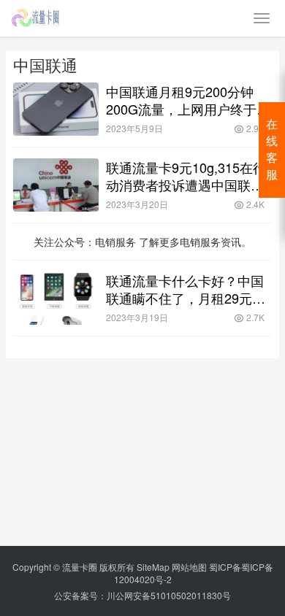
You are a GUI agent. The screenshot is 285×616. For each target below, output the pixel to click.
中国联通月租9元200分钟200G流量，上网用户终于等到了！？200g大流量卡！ (188, 100)
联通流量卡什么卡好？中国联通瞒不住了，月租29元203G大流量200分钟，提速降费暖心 (185, 289)
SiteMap (153, 567)
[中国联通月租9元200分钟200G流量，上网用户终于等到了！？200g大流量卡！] (56, 109)
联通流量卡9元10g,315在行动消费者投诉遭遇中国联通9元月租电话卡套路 (188, 175)
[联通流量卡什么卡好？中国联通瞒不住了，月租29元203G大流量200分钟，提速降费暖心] (56, 298)
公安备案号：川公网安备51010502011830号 (142, 595)
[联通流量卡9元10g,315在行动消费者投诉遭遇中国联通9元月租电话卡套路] (56, 185)
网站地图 (189, 567)
